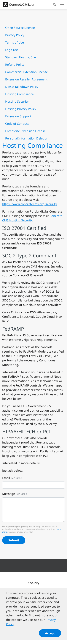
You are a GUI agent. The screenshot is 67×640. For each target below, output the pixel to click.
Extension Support (18, 116)
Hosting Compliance (19, 94)
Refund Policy (14, 65)
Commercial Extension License (26, 72)
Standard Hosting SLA (20, 57)
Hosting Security (16, 101)
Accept (50, 633)
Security (33, 583)
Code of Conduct (17, 124)
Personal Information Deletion (26, 138)
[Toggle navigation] (62, 5)
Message (8, 494)
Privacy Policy (14, 35)
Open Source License (20, 28)
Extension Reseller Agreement (26, 79)
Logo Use (11, 50)
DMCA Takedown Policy (21, 87)
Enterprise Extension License (25, 131)
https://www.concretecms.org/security (29, 204)
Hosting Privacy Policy (20, 109)
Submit (13, 540)
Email (6, 478)
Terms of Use (14, 42)
